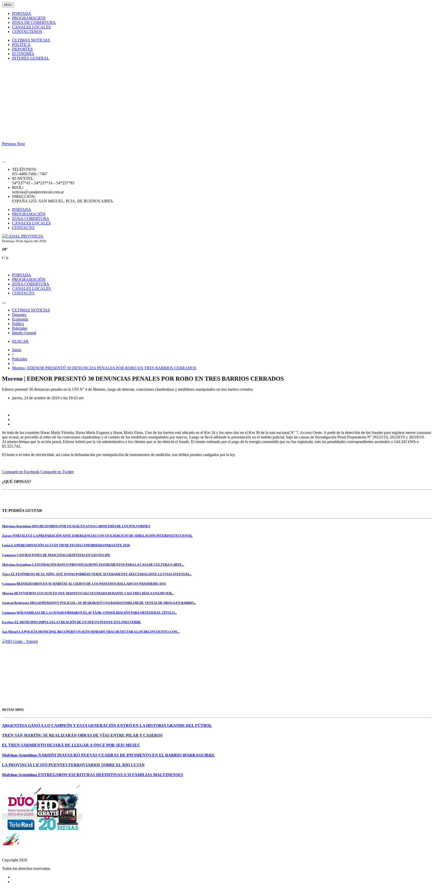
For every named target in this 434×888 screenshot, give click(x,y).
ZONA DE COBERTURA (34, 22)
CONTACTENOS (27, 31)
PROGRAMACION (28, 18)
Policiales (19, 328)
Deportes (19, 315)
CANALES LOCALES (31, 27)
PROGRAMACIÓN (28, 214)
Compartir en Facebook (21, 472)
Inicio (16, 350)
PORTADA (21, 13)
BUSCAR (20, 341)
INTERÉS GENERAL (30, 58)
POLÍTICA (21, 44)
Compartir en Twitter (57, 472)
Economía (20, 319)
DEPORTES (22, 49)
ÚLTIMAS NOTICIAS (31, 40)
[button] (9, 144)
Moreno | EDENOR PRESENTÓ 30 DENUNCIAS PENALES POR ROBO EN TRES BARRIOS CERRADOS (104, 368)
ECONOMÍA (23, 54)
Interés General (24, 333)
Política (18, 324)
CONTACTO (23, 228)
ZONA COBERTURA (30, 218)
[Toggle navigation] (4, 303)
